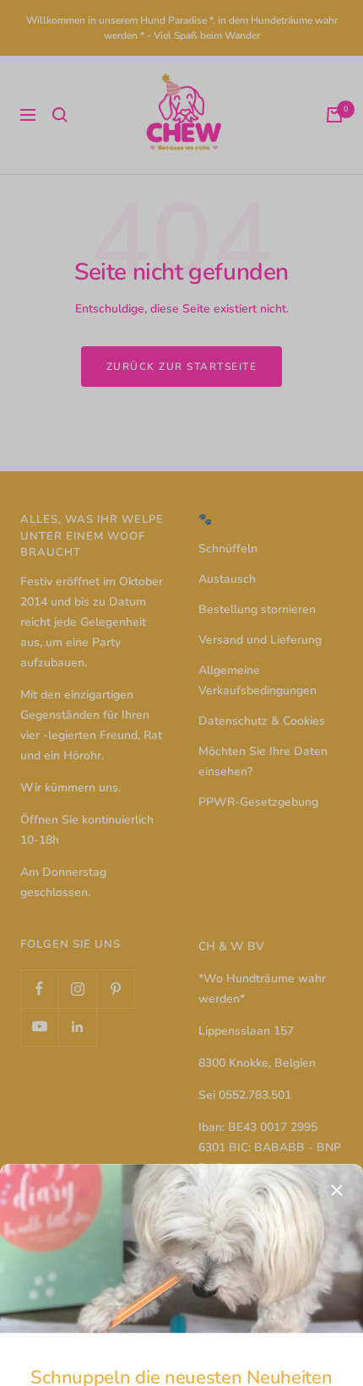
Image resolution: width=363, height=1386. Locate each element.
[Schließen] (337, 985)
